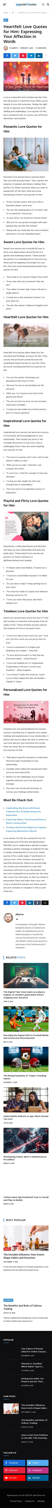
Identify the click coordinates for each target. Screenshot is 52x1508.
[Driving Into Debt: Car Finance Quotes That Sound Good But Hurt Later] (11, 1382)
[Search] (47, 4)
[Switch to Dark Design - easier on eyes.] (43, 4)
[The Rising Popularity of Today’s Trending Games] (26, 1059)
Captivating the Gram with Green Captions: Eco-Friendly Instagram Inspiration (23, 811)
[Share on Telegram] (31, 55)
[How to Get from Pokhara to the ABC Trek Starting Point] (11, 1438)
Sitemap (41, 1501)
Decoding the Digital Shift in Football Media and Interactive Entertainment (25, 1036)
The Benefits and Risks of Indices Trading (34, 1421)
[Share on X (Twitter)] (15, 55)
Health (7, 1249)
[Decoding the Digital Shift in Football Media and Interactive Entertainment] (26, 1019)
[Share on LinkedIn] (39, 55)
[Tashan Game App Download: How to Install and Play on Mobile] (26, 1180)
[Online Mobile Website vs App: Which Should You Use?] (26, 1100)
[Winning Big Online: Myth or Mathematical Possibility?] (26, 1140)
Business (8, 1300)
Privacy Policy (16, 1501)
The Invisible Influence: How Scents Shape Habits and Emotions (23, 1256)
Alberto (15, 48)
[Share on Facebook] (7, 55)
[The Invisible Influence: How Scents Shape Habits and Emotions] (26, 1238)
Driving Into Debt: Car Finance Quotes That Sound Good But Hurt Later (32, 1383)
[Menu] (4, 4)
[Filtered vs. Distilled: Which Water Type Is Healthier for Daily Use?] (11, 1367)
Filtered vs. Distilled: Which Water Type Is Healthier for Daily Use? (33, 1366)
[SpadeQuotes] (26, 4)
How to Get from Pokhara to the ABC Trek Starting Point (34, 1438)
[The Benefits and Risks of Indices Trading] (26, 1289)
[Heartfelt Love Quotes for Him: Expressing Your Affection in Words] (26, 76)
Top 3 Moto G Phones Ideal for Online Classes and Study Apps (33, 1351)
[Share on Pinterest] (23, 55)
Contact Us (29, 1501)
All (6, 20)
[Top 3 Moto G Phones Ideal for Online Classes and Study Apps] (11, 1352)
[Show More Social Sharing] (46, 55)
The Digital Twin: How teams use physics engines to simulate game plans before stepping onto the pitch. (24, 994)
